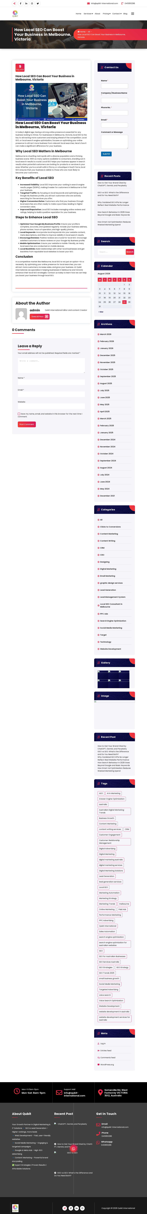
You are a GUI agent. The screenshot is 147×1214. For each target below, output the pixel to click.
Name (21, 378)
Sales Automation (107, 931)
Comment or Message (112, 132)
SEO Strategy (122, 967)
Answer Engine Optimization (111, 799)
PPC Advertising (106, 920)
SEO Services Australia (109, 962)
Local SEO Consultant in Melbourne (111, 605)
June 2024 (105, 481)
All (89, 31)
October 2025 (106, 369)
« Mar (101, 312)
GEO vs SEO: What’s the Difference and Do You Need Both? (113, 194)
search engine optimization (111, 937)
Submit (106, 154)
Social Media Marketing (111, 628)
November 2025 (107, 362)
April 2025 (105, 411)
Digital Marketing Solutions (111, 870)
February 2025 (107, 425)
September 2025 (108, 376)
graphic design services (111, 583)
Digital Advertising (107, 848)
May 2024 (104, 488)
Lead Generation (108, 590)
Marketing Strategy (108, 898)
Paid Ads (122, 909)
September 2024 (108, 460)
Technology (105, 642)
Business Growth (106, 818)
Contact (116, 13)
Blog (125, 13)
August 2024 (106, 467)
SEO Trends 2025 (106, 973)
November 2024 (107, 446)
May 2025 (104, 404)
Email (21, 390)
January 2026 (106, 348)
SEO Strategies (105, 967)
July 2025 (104, 390)
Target (103, 635)
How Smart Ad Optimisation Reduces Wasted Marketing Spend (114, 223)
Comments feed (107, 1057)
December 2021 (107, 496)
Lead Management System (112, 597)
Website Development (110, 649)
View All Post (37, 316)
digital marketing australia (111, 859)
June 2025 (105, 397)
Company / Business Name (114, 94)
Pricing (106, 13)
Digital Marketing (108, 569)
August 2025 (106, 383)
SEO (101, 951)
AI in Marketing (113, 793)
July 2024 (104, 474)
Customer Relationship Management (109, 841)
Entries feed (105, 1050)
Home (78, 13)
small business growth (109, 978)
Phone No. (106, 107)
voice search (105, 995)
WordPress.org (107, 1064)
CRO (102, 555)
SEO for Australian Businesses (112, 956)
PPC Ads (104, 614)
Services (87, 13)
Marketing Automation (109, 893)
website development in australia (114, 1011)
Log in (103, 1043)
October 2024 (106, 453)
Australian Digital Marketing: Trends (111, 811)
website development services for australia (114, 1018)
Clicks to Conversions (110, 526)
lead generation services (110, 881)
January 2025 (106, 432)
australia (103, 804)
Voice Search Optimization (111, 1000)
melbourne (124, 904)
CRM (102, 548)
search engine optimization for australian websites (113, 944)
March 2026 (105, 334)
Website (21, 402)
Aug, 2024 (20, 67)
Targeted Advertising (108, 989)
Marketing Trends (107, 904)
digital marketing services (110, 865)
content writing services (110, 829)
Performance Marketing (110, 915)
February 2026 (107, 341)
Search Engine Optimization (113, 621)
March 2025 (105, 418)
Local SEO (103, 887)
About (97, 13)
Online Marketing (106, 909)
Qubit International (107, 926)
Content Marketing (109, 534)
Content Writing (107, 541)
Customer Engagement (109, 834)
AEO (101, 793)
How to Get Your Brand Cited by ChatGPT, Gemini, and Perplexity (112, 184)
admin (35, 310)
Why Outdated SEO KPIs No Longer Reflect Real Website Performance (113, 203)
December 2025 (107, 355)
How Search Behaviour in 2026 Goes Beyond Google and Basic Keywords (114, 213)
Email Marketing (107, 576)
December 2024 (107, 439)
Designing (104, 562)
